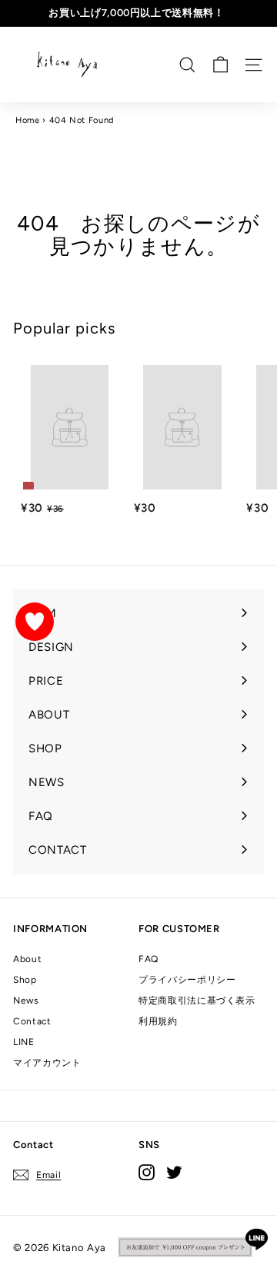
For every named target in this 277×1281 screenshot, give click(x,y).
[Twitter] (174, 1172)
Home (27, 120)
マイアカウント (47, 1062)
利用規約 (158, 1021)
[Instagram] (146, 1172)
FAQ (148, 959)
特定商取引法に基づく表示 (196, 1000)
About (27, 959)
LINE (24, 1042)
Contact (32, 1021)
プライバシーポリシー (187, 979)
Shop (25, 979)
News (26, 1000)
